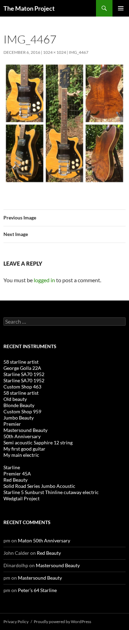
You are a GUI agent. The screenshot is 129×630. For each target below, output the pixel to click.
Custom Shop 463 (22, 387)
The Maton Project (29, 8)
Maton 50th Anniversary (44, 540)
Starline (11, 467)
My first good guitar (24, 449)
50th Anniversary (22, 436)
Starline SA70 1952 (23, 374)
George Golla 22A (22, 368)
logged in (44, 280)
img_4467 (78, 52)
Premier (12, 424)
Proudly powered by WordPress (62, 621)
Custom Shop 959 (22, 411)
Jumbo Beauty (18, 418)
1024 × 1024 (54, 52)
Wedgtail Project (21, 498)
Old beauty (15, 399)
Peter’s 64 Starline (37, 590)
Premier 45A (17, 473)
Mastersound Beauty (25, 430)
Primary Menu (120, 8)
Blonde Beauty (18, 405)
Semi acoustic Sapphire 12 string (38, 442)
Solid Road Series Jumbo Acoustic (39, 486)
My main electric (21, 455)
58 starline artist (21, 362)
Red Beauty (15, 480)
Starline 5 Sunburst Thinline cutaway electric (51, 492)
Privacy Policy (16, 621)
